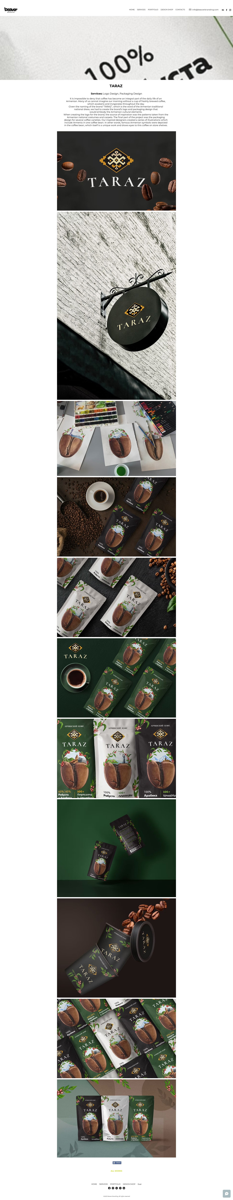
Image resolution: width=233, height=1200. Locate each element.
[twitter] (230, 10)
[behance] (223, 10)
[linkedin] (113, 1188)
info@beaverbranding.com (205, 10)
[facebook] (226, 10)
